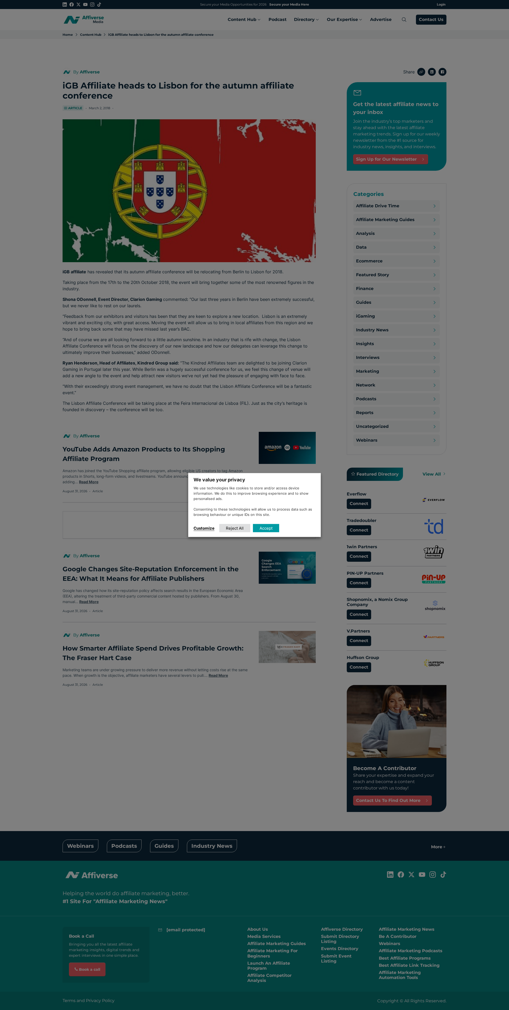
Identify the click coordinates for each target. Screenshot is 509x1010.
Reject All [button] (235, 527)
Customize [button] (204, 527)
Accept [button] (266, 527)
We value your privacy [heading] (219, 479)
